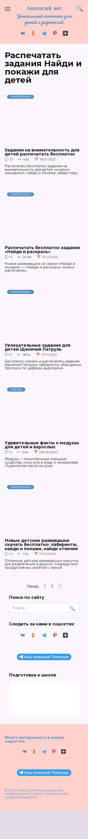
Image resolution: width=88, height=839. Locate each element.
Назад (33, 586)
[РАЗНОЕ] (44, 435)
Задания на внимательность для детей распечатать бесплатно (42, 152)
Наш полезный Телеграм (46, 657)
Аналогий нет (44, 8)
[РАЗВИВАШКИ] (44, 142)
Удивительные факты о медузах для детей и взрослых (42, 444)
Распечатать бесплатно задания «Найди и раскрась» (42, 249)
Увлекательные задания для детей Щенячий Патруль (37, 347)
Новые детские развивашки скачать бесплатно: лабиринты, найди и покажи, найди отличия (41, 544)
